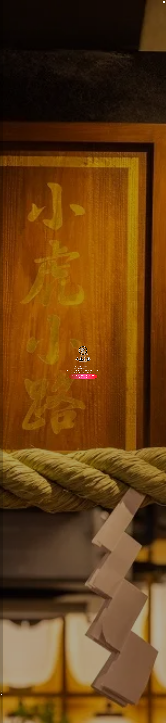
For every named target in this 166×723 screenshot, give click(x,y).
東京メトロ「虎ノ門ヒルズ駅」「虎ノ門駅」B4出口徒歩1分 (83, 376)
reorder (164, 2)
